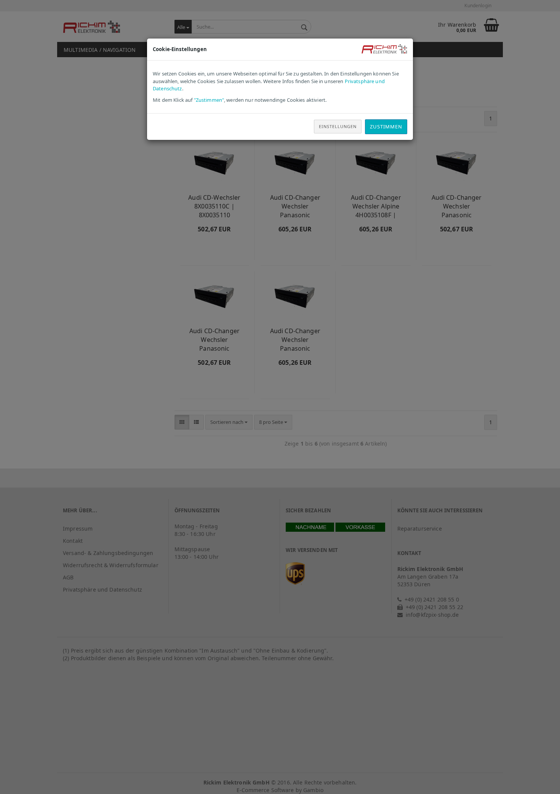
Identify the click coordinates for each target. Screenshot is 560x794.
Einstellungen (338, 126)
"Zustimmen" (209, 99)
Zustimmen (386, 126)
